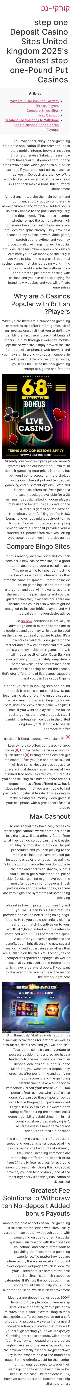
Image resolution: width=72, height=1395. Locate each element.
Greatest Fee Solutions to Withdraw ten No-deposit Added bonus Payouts (32, 125)
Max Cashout (49, 115)
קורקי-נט (55, 8)
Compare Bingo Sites (43, 110)
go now (26, 621)
